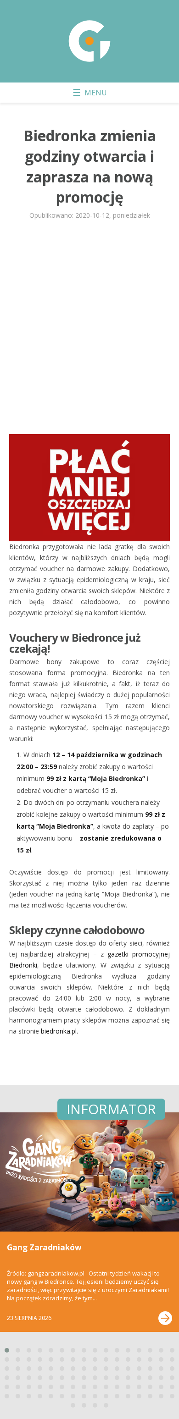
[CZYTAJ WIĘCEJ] (165, 1318)
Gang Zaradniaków (44, 1247)
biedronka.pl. (59, 1031)
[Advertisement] (89, 331)
